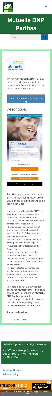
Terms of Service (12, 370)
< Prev (17, 320)
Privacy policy (10, 374)
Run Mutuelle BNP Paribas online (26, 100)
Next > (25, 320)
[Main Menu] (46, 7)
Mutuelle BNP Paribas (26, 24)
